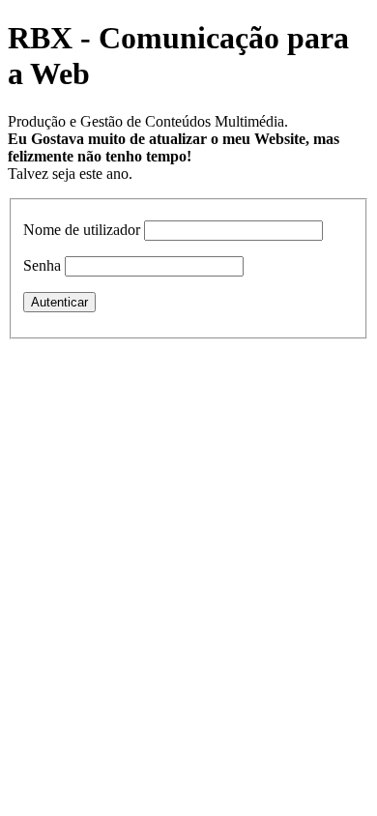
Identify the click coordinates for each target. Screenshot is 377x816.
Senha (42, 265)
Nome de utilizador (81, 229)
